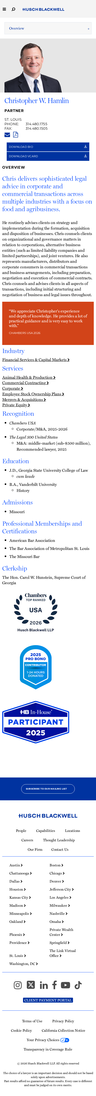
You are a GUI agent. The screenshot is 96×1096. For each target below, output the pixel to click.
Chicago (56, 873)
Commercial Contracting (24, 382)
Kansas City (19, 897)
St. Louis (13, 119)
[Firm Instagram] (20, 987)
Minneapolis (19, 913)
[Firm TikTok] (78, 987)
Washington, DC (22, 963)
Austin (15, 865)
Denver (56, 881)
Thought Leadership (59, 840)
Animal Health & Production (27, 377)
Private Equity (15, 405)
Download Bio (21, 147)
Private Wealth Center (61, 932)
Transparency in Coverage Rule (48, 1049)
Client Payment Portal (48, 1000)
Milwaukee (59, 905)
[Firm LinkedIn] (46, 987)
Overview (16, 28)
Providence (18, 942)
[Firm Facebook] (56, 987)
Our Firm (35, 849)
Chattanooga (19, 873)
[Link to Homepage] (43, 9)
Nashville (58, 913)
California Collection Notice (63, 1030)
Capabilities (45, 830)
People (21, 830)
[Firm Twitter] (33, 987)
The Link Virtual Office (63, 953)
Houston (16, 889)
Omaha (56, 921)
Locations (72, 830)
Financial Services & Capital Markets (34, 359)
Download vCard (24, 156)
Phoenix (16, 934)
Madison (16, 905)
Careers (27, 840)
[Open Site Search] (13, 9)
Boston (55, 865)
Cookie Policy (21, 1030)
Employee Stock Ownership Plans (32, 394)
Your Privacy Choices (43, 1039)
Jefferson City (61, 889)
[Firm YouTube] (67, 987)
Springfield (59, 942)
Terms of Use (32, 1020)
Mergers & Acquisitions (23, 399)
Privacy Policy (63, 1020)
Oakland (16, 921)
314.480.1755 (36, 124)
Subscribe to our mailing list (46, 788)
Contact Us (60, 849)
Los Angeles (59, 897)
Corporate (11, 388)
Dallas (15, 881)
